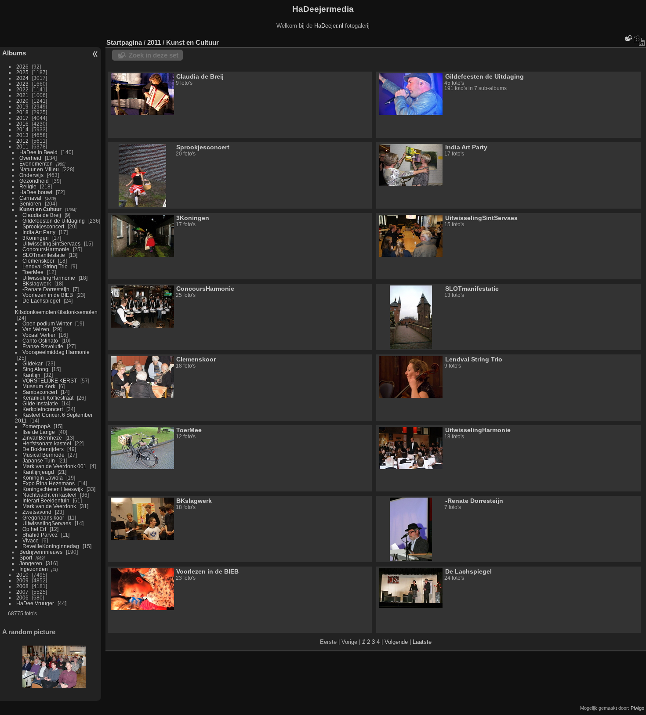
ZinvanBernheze (42, 438)
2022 (22, 89)
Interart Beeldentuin (45, 500)
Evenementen (36, 163)
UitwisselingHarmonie (48, 278)
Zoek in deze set (153, 55)
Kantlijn (31, 375)
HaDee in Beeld (38, 152)
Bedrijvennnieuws (40, 552)
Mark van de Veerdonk (49, 506)
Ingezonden (33, 569)
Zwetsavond (36, 512)
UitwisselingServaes (46, 523)
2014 (22, 129)
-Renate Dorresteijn (45, 289)
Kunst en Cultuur (40, 209)
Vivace (30, 540)
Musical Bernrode (43, 455)
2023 (22, 84)
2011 (22, 146)
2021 (22, 95)
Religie (27, 186)
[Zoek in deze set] (628, 38)
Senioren (30, 203)
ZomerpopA (36, 426)
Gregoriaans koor (43, 517)
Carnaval (30, 198)
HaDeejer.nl (328, 25)
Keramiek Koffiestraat (47, 398)
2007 (22, 592)
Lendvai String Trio (45, 266)
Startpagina (124, 42)
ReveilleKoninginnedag (50, 546)
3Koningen (35, 238)
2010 (22, 575)
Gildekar (32, 363)
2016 (22, 123)
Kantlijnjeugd (38, 472)
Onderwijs (31, 175)
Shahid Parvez (40, 535)
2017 (22, 118)
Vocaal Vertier (38, 335)
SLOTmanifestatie (43, 255)
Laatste (422, 642)
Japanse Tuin (38, 460)
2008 (22, 586)
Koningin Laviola (42, 477)
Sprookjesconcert (43, 226)
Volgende (396, 642)
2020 (22, 101)
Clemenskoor (38, 261)
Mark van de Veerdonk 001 (54, 466)
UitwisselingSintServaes (51, 243)
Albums (14, 53)
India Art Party (38, 232)
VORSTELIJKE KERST (49, 380)
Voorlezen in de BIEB (47, 295)
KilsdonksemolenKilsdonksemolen (56, 312)
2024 (22, 78)
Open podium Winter (47, 323)
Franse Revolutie (42, 346)
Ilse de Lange (38, 432)
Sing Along (35, 369)
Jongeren (30, 563)
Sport (25, 557)
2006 (22, 597)
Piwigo (637, 708)
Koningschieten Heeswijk (52, 489)
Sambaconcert (39, 392)
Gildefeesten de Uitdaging (53, 221)
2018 (22, 112)
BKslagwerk (36, 283)
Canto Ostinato (40, 340)
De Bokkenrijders (43, 449)
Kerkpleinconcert (42, 409)
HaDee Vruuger (35, 603)
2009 (22, 580)
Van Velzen (35, 329)
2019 (22, 106)
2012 (22, 141)
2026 (22, 66)
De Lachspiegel (41, 300)
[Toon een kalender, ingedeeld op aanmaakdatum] (639, 40)
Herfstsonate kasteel (46, 443)
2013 (22, 135)
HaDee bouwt (35, 192)
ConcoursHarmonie (45, 249)
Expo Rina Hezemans (48, 483)
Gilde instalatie (40, 403)
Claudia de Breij (41, 215)
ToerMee (33, 272)
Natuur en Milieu (39, 169)
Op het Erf (34, 529)
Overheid (30, 158)
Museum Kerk (38, 386)
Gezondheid (34, 181)
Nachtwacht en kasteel (49, 495)
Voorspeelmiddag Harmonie (56, 352)
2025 (22, 72)
